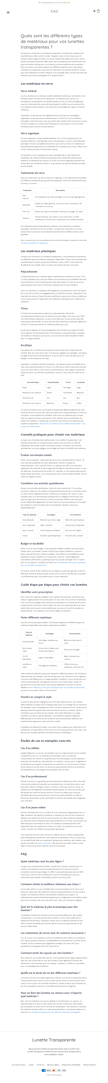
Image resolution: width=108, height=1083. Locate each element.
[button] (8, 12)
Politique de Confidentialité (71, 1065)
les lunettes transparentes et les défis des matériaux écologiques (54, 1012)
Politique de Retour (89, 1065)
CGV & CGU (40, 1065)
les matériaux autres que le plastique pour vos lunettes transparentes (57, 687)
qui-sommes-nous (19, 1065)
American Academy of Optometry (35, 243)
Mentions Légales (53, 1065)
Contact (31, 1065)
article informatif (44, 843)
